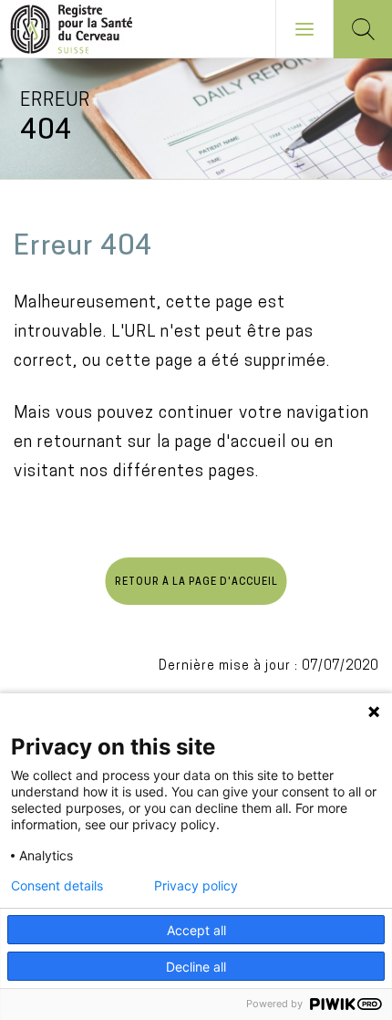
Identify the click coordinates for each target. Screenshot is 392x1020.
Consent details (57, 886)
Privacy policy (196, 886)
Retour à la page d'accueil (196, 583)
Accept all (196, 930)
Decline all (196, 966)
